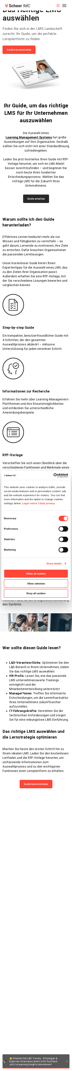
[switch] (63, 529)
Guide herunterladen (19, 49)
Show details (54, 563)
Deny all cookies (36, 593)
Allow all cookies (36, 573)
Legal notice (29, 503)
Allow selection (36, 583)
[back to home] (17, 5)
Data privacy (47, 503)
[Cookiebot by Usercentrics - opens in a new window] (53, 475)
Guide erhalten (36, 198)
